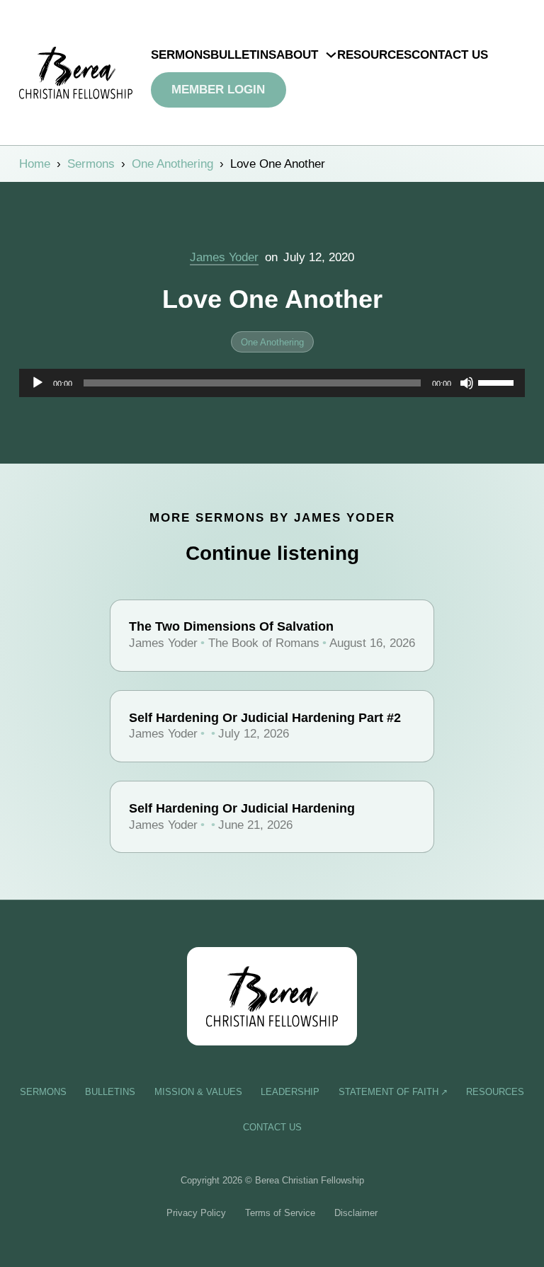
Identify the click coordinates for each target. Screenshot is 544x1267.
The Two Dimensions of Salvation (231, 626)
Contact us (450, 55)
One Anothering (172, 164)
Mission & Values (198, 1092)
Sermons (180, 55)
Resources (374, 55)
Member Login (218, 89)
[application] (272, 383)
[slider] (498, 381)
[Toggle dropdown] (331, 55)
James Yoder (224, 257)
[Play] (37, 383)
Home (34, 164)
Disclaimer (356, 1213)
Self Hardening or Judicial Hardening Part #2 (265, 718)
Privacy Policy (196, 1213)
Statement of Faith (388, 1092)
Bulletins (243, 55)
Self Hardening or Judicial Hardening (242, 808)
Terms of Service (280, 1213)
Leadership (290, 1092)
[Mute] (467, 383)
